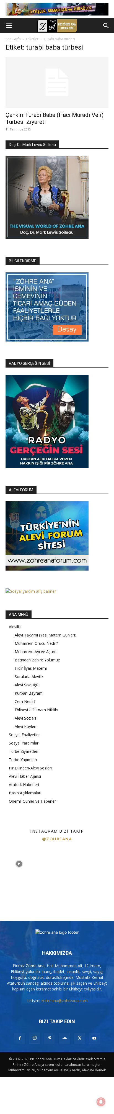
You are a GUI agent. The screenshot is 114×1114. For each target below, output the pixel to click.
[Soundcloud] (64, 1038)
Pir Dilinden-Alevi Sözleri (30, 768)
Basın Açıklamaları (25, 792)
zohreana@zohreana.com (64, 1000)
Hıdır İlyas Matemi (31, 668)
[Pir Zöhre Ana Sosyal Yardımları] (31, 591)
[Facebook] (19, 1038)
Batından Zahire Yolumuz (37, 660)
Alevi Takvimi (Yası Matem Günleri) (45, 635)
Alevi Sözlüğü (26, 684)
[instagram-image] (19, 864)
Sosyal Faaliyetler (24, 734)
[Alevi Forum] (47, 569)
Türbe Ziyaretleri (23, 751)
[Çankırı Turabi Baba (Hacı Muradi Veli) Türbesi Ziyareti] (57, 82)
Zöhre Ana (35, 965)
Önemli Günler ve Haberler (32, 801)
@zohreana (57, 838)
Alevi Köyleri (25, 726)
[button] (9, 25)
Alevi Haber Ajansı (25, 776)
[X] (79, 1038)
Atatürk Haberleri (24, 784)
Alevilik (15, 626)
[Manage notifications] (101, 1101)
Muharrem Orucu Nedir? (36, 643)
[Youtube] (94, 1038)
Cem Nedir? (25, 701)
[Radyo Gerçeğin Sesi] (47, 466)
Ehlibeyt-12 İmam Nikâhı (36, 709)
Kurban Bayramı (29, 693)
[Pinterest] (49, 1038)
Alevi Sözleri (25, 718)
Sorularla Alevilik (29, 676)
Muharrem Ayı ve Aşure (35, 651)
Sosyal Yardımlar (23, 743)
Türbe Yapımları (23, 759)
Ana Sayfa (13, 39)
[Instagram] (34, 1038)
